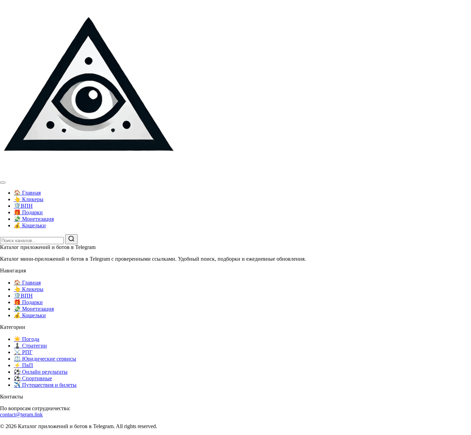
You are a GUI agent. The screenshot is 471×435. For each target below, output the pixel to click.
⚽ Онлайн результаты (41, 372)
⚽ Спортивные (33, 378)
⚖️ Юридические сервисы (45, 359)
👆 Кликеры (28, 199)
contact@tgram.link (21, 414)
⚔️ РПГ (23, 352)
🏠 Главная (27, 193)
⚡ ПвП (23, 365)
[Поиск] (71, 239)
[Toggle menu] (3, 183)
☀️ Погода (26, 339)
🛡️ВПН (23, 206)
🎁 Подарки (28, 212)
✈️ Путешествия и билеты (45, 385)
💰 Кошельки (30, 225)
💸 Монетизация (34, 219)
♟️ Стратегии (30, 346)
